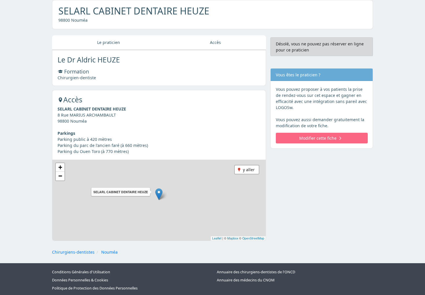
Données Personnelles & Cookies (80, 280)
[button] (158, 194)
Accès (215, 42)
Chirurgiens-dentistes (73, 252)
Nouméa (109, 252)
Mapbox (232, 238)
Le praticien (108, 42)
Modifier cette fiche (318, 138)
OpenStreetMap (253, 238)
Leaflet (216, 238)
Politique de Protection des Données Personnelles (95, 288)
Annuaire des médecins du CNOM (245, 280)
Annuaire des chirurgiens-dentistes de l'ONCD (256, 272)
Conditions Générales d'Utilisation (81, 272)
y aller (249, 169)
